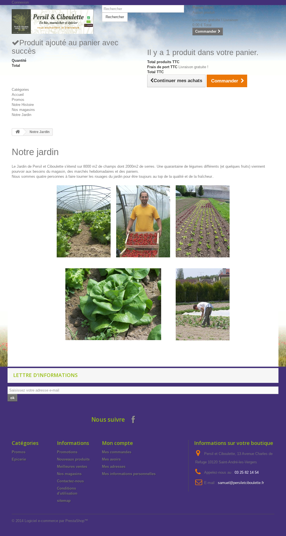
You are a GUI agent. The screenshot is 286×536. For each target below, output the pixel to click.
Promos (18, 100)
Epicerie (19, 459)
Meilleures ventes (72, 466)
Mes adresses (113, 466)
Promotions (67, 452)
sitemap (64, 501)
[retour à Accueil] (17, 132)
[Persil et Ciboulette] (53, 21)
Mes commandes (116, 452)
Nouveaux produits (73, 459)
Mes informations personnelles (129, 474)
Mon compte (117, 443)
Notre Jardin (21, 115)
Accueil (18, 95)
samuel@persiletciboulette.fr (241, 483)
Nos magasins (23, 110)
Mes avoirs (111, 459)
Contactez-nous (70, 481)
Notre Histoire (23, 105)
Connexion (20, 2)
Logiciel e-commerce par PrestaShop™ (56, 521)
